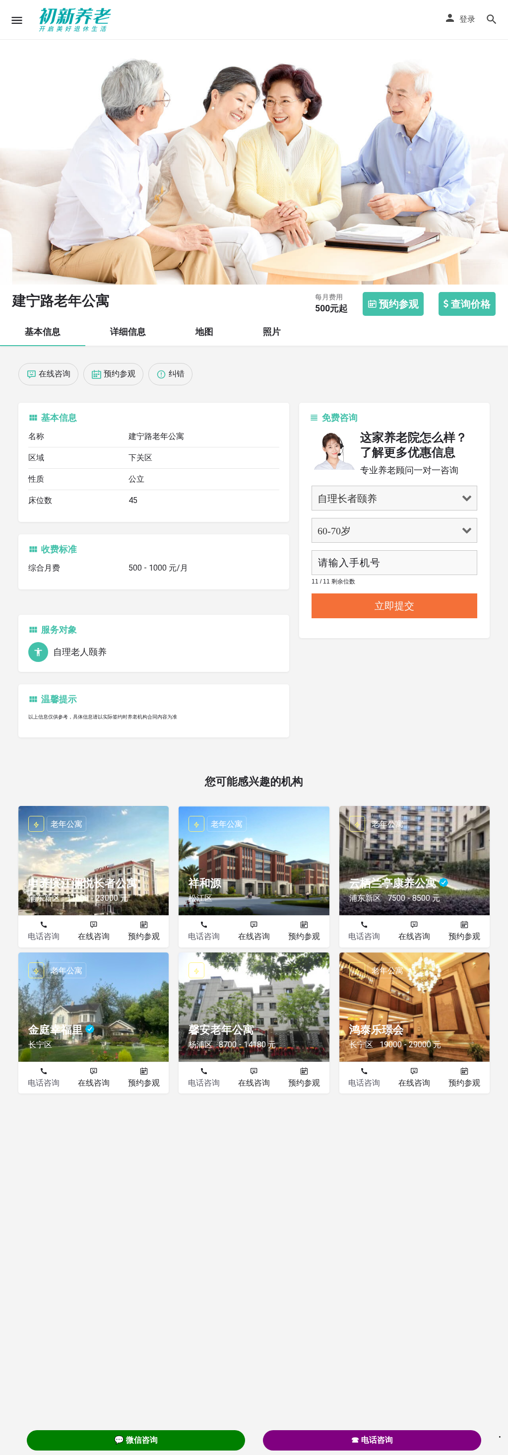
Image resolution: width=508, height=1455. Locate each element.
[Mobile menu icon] (17, 20)
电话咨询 (44, 936)
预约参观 (144, 936)
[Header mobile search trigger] (491, 19)
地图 (204, 331)
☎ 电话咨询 (372, 1440)
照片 (272, 331)
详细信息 (128, 331)
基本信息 (43, 331)
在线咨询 (94, 936)
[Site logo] (76, 19)
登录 (467, 19)
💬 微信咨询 (136, 1440)
